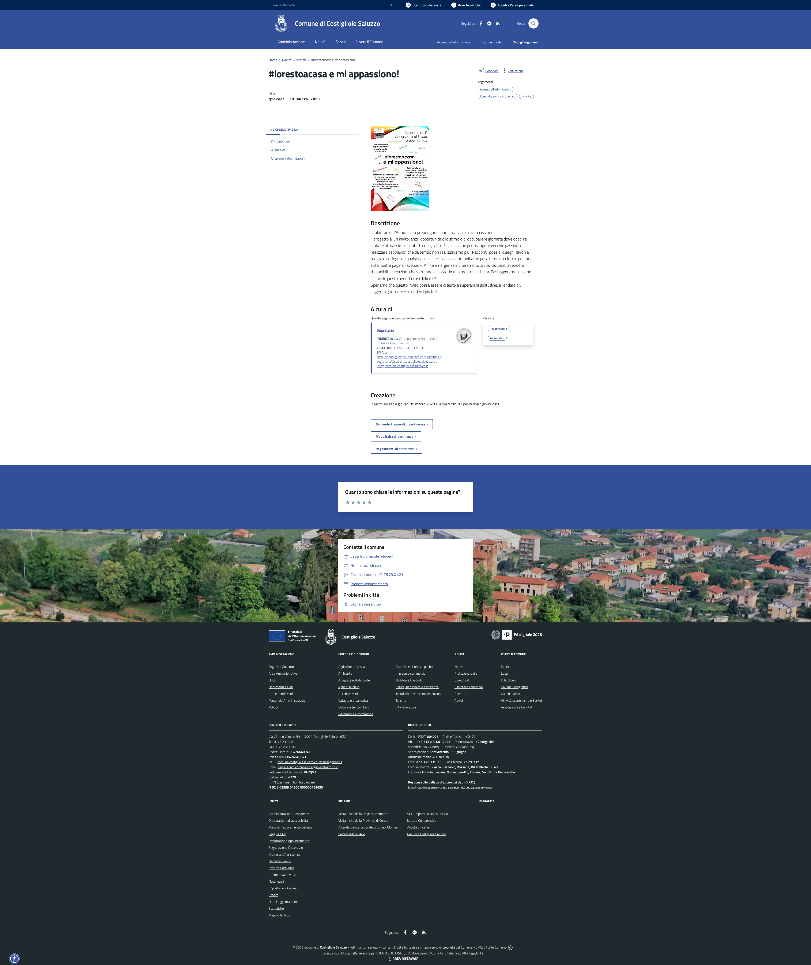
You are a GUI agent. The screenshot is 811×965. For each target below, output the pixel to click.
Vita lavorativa (406, 707)
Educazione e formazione (355, 713)
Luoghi (505, 673)
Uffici (272, 680)
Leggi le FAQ (277, 834)
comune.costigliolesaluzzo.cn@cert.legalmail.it (409, 356)
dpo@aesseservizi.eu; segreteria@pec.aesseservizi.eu (454, 787)
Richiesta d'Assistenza (284, 854)
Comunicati (462, 680)
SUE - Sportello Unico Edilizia (427, 813)
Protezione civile (465, 673)
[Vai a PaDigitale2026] (516, 634)
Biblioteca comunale (468, 686)
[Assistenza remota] (510, 947)
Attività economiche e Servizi (521, 700)
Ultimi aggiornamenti (283, 901)
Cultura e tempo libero (353, 707)
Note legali (276, 881)
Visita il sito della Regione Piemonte (363, 813)
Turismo (401, 700)
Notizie (301, 59)
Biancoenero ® (422, 953)
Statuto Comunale (281, 867)
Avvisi (458, 700)
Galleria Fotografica (514, 686)
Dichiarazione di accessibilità (288, 820)
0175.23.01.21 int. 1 (408, 347)
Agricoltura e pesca (351, 666)
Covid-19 (460, 693)
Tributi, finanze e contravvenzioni (418, 693)
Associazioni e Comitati (517, 707)
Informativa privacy (282, 874)
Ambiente (345, 673)
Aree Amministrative (283, 673)
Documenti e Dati (281, 686)
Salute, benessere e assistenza (417, 686)
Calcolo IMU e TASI (351, 834)
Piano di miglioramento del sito (290, 827)
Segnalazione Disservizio (286, 847)
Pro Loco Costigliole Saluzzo (426, 834)
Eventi (505, 666)
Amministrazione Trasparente (289, 813)
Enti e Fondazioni (281, 693)
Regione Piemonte (283, 5)
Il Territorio (508, 680)
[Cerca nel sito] (533, 23)
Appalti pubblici (348, 686)
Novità (286, 59)
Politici (273, 707)
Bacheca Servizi (280, 861)
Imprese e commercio (410, 673)
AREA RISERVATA (405, 958)
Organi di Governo (281, 666)
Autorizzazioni (348, 693)
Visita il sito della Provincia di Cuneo (363, 820)
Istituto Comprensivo (421, 820)
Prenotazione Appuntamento (289, 840)
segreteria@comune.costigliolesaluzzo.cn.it (407, 361)
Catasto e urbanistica (353, 700)
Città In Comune (495, 947)
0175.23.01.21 (284, 741)
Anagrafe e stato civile (354, 680)
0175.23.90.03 (285, 746)
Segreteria (385, 330)
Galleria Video (510, 693)
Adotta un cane (418, 827)
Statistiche (276, 908)
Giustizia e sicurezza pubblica (415, 666)
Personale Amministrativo (287, 700)
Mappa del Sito (279, 915)
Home (273, 59)
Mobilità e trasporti (409, 680)
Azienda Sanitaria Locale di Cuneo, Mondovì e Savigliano (377, 827)
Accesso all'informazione (453, 42)
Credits (273, 894)
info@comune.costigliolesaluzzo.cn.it (402, 365)
